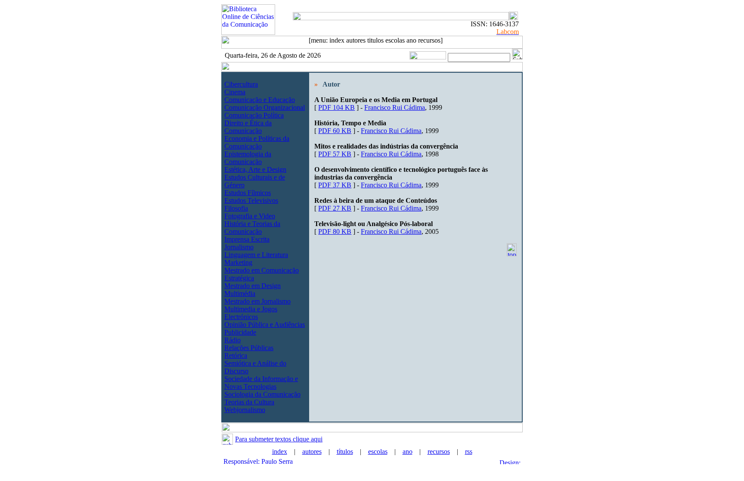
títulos (345, 451)
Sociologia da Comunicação (262, 394)
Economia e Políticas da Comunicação (256, 142)
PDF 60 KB (334, 130)
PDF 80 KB (334, 231)
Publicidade (240, 332)
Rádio (232, 340)
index (279, 451)
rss (468, 451)
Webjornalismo (244, 409)
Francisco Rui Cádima (394, 107)
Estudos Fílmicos (247, 192)
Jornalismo (239, 247)
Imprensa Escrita (247, 239)
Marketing (238, 262)
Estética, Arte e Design (255, 169)
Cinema (234, 92)
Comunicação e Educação (259, 99)
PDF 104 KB (336, 107)
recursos (439, 451)
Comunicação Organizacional (264, 107)
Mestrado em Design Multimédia (252, 289)
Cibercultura (241, 84)
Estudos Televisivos (251, 200)
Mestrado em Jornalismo (257, 301)
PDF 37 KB (334, 185)
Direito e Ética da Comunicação (248, 126)
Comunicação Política (254, 115)
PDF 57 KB (334, 154)
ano (407, 451)
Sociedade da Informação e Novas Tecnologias (261, 382)
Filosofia (236, 208)
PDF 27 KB (334, 208)
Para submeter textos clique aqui (278, 439)
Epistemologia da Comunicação (247, 157)
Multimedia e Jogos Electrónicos (250, 312)
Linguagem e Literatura (256, 254)
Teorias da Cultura (249, 402)
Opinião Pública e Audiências (264, 324)
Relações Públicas (248, 347)
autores (312, 451)
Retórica (235, 355)
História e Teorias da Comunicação (252, 227)
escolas (378, 451)
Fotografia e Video (249, 216)
